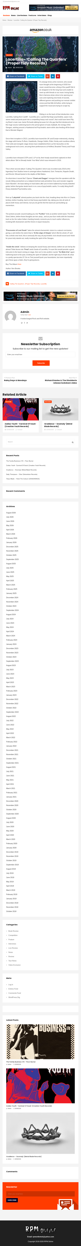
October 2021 (11, 759)
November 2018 (12, 907)
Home (4, 20)
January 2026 (11, 542)
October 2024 (11, 606)
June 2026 (10, 521)
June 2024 (10, 623)
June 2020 (10, 826)
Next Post (72, 378)
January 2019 (11, 899)
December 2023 (12, 648)
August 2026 (11, 513)
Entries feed (13, 989)
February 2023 (11, 691)
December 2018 (12, 903)
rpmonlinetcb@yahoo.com (12, 1)
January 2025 (11, 593)
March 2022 (10, 737)
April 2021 (10, 784)
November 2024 (12, 602)
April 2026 (10, 530)
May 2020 (10, 831)
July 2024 (10, 619)
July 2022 (10, 720)
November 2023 (12, 653)
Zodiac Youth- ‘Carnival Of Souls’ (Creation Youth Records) (20, 425)
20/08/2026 (10, 429)
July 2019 (10, 873)
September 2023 (12, 661)
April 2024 (10, 631)
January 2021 (11, 797)
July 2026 (10, 517)
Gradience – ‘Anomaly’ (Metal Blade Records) (58, 425)
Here (19, 264)
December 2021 (12, 750)
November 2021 (12, 754)
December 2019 (12, 852)
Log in (10, 985)
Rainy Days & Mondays (15, 380)
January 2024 (11, 644)
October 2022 (11, 708)
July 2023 (10, 670)
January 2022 (11, 746)
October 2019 (11, 860)
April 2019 (10, 886)
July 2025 (10, 568)
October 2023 (11, 657)
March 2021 (10, 788)
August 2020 (11, 818)
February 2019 (11, 894)
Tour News (12, 961)
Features (32, 15)
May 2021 (10, 780)
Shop (49, 15)
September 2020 (12, 814)
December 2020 (12, 801)
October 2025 (11, 555)
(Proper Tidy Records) (32, 284)
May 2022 (10, 729)
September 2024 (12, 610)
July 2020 (10, 822)
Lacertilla (44, 284)
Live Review (13, 948)
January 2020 (11, 848)
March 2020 (10, 839)
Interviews (41, 15)
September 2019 (12, 865)
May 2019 (10, 882)
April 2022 (10, 733)
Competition (13, 935)
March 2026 (10, 534)
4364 (29, 315)
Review (10, 20)
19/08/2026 (50, 429)
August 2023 (11, 665)
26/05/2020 (19, 67)
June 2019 (10, 877)
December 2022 (12, 699)
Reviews (6, 15)
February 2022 (11, 742)
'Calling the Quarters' (17, 284)
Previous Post (10, 378)
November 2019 (12, 856)
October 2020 (11, 809)
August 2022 (11, 716)
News (13, 15)
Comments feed (14, 993)
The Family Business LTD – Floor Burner (19, 461)
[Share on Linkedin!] (53, 76)
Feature (11, 939)
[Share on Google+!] (47, 76)
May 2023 (10, 678)
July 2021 (10, 771)
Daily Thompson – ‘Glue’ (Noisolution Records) (21, 474)
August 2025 (11, 564)
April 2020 (10, 835)
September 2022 (12, 712)
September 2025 (12, 559)
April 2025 (10, 580)
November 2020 (12, 805)
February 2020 (11, 843)
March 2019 (10, 890)
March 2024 (10, 636)
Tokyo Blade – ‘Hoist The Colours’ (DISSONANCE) (23, 479)
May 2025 (10, 576)
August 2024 (11, 614)
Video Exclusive (14, 965)
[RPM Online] (11, 8)
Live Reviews (22, 15)
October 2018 (11, 911)
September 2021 (12, 763)
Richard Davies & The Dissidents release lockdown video (61, 381)
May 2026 (10, 525)
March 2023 (10, 687)
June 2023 (10, 674)
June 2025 (10, 572)
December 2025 (12, 547)
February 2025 (11, 589)
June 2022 (10, 725)
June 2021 (10, 776)
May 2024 (10, 627)
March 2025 (10, 585)
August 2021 (11, 767)
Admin (10, 67)
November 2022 (12, 703)
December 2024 (12, 597)
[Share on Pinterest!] (58, 76)
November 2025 (12, 551)
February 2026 (11, 538)
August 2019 (11, 869)
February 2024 (11, 640)
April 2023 (10, 682)
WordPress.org (14, 997)
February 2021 (11, 793)
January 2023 (11, 695)
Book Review (13, 931)
